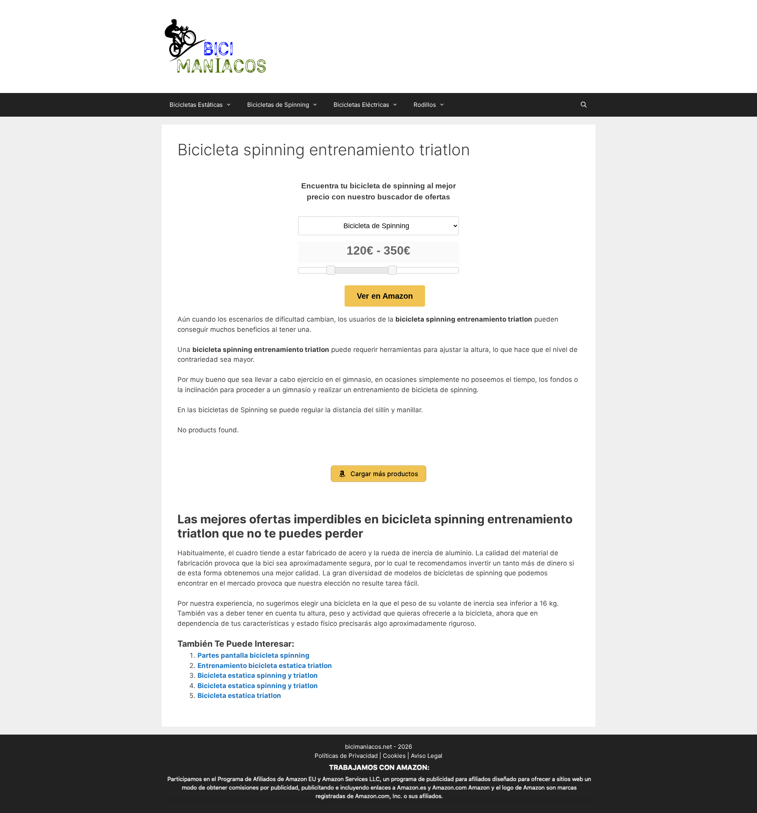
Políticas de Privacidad (346, 755)
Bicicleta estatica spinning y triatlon (258, 675)
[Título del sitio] (215, 46)
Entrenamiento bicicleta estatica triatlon (265, 666)
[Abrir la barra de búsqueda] (583, 105)
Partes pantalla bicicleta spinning (254, 655)
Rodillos (425, 104)
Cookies (394, 755)
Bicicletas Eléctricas (361, 104)
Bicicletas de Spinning (278, 104)
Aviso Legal (426, 755)
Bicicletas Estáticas (196, 104)
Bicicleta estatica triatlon (239, 696)
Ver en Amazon (385, 296)
